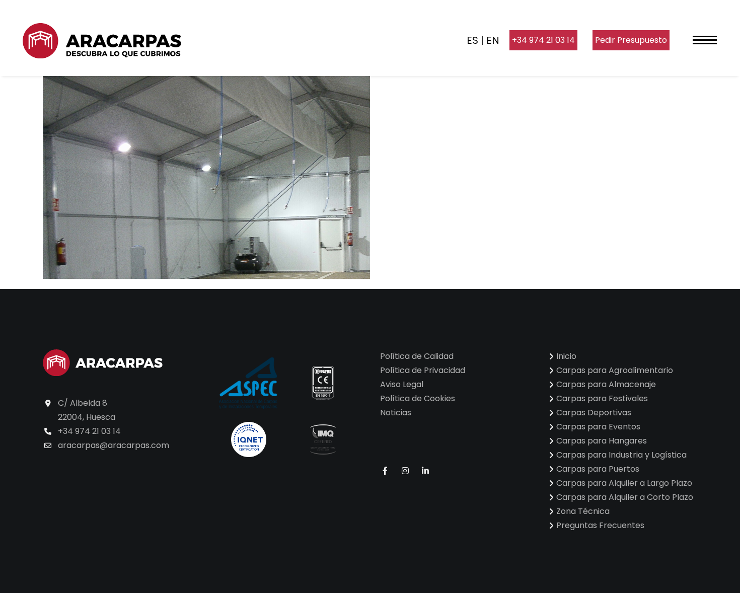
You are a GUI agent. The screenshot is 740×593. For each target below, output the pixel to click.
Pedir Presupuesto (631, 40)
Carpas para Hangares (601, 441)
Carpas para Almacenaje (606, 384)
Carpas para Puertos (597, 469)
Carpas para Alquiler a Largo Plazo (624, 483)
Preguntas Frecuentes (600, 525)
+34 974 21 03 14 (543, 40)
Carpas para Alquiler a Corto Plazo (624, 497)
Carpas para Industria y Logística (621, 455)
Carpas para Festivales (602, 398)
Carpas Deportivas (593, 412)
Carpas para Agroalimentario (614, 370)
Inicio (566, 356)
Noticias (395, 412)
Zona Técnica (583, 511)
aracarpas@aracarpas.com (113, 445)
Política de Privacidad (422, 370)
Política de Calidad (417, 356)
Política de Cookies (417, 398)
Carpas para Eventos (598, 426)
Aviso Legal (401, 384)
